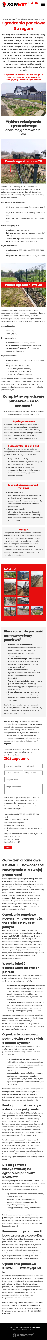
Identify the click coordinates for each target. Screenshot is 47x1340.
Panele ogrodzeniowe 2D (23, 161)
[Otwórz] (43, 4)
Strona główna (9, 19)
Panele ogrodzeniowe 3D (23, 285)
